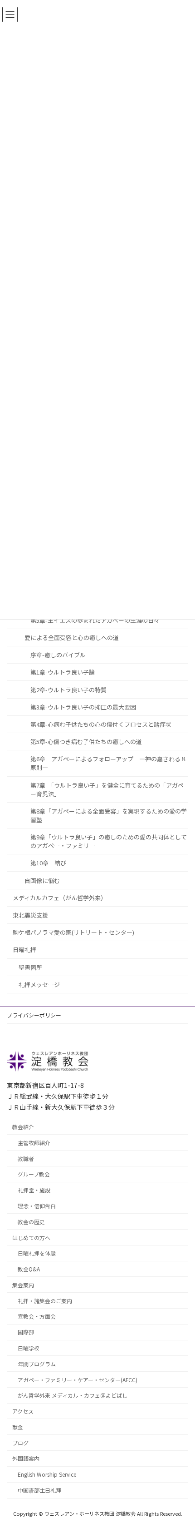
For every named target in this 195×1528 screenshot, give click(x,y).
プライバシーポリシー (34, 1015)
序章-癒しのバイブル (58, 654)
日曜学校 (28, 1348)
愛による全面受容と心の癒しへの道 (71, 637)
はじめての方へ (31, 1237)
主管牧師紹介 (34, 1142)
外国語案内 (25, 1459)
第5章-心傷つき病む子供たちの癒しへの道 (86, 741)
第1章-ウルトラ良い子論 (62, 672)
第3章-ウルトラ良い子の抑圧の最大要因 (83, 706)
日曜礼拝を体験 (37, 1253)
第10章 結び (48, 862)
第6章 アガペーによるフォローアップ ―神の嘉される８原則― (108, 763)
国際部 (26, 1332)
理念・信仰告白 (37, 1206)
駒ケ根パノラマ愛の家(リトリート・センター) (73, 932)
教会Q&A (29, 1269)
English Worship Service (47, 1474)
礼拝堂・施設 (34, 1190)
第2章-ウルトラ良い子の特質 (68, 689)
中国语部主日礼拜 (39, 1490)
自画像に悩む (42, 880)
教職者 (26, 1158)
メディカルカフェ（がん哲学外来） (60, 897)
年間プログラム (37, 1364)
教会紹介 (23, 1127)
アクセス (23, 1411)
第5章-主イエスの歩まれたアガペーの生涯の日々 (95, 619)
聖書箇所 (30, 966)
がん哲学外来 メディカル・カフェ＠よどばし (72, 1395)
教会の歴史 (31, 1221)
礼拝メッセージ (39, 984)
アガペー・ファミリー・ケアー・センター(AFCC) (77, 1380)
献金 (17, 1427)
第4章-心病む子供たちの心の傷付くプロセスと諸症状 (100, 724)
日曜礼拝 (24, 949)
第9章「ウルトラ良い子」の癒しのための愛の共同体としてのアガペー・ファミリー (108, 841)
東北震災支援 (30, 915)
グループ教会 (34, 1174)
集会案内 (23, 1285)
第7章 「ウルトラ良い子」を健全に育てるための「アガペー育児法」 (107, 789)
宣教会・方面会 (37, 1316)
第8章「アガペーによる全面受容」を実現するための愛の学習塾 (108, 815)
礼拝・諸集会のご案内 (45, 1301)
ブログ (20, 1443)
